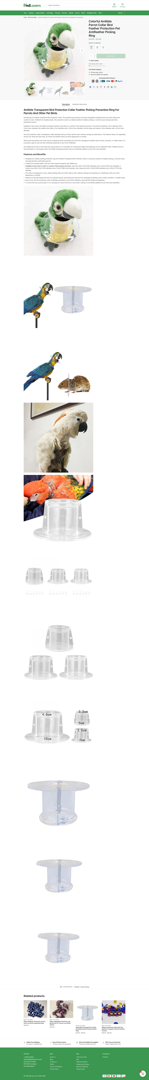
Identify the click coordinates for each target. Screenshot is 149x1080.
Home (25, 17)
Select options (61, 1036)
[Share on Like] (90, 87)
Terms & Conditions (56, 1066)
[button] (82, 50)
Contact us (53, 1062)
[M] (97, 47)
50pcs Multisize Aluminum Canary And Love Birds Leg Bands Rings (34, 1022)
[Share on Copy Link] (115, 87)
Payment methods (81, 1062)
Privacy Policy (54, 1069)
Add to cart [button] (35, 1036)
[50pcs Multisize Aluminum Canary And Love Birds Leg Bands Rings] (35, 1009)
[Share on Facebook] (93, 87)
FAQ (77, 1059)
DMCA (52, 1064)
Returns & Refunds (82, 1066)
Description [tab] (66, 104)
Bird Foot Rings (32, 17)
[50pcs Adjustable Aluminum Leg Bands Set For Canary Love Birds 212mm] (61, 1009)
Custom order (80, 1069)
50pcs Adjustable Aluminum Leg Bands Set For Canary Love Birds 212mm (60, 1023)
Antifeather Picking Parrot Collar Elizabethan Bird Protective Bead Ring (86, 1029)
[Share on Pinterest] (101, 87)
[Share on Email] (108, 87)
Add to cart (111, 56)
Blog (51, 1059)
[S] (103, 47)
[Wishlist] (44, 1003)
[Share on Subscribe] (111, 87)
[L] (91, 47)
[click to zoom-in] (54, 50)
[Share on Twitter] (97, 87)
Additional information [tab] (79, 104)
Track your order (81, 1057)
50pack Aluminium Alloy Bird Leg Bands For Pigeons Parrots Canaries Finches (113, 1029)
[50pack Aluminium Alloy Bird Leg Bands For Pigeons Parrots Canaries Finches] (113, 1012)
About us (52, 1057)
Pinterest (105, 1057)
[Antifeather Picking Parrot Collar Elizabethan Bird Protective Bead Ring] (87, 1012)
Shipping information (82, 1064)
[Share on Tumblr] (104, 87)
